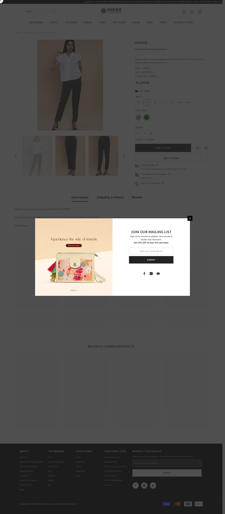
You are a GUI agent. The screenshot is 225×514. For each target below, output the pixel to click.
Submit (151, 259)
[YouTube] (158, 273)
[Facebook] (144, 273)
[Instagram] (151, 273)
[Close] (189, 218)
